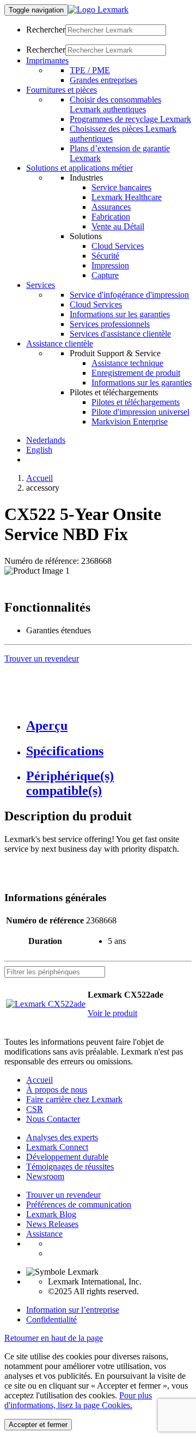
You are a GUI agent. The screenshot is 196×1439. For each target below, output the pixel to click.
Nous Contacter (53, 1118)
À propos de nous (56, 1089)
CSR (34, 1109)
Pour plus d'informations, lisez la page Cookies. (78, 1400)
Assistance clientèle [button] (59, 343)
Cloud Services (117, 245)
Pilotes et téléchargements (135, 402)
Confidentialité (51, 1319)
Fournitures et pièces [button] (61, 89)
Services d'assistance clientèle (120, 333)
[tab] (109, 725)
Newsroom (45, 1176)
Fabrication (110, 216)
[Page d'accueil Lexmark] (98, 9)
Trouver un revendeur (63, 1194)
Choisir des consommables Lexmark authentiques (115, 104)
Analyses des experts (62, 1137)
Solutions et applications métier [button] (79, 167)
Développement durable (67, 1156)
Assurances (111, 206)
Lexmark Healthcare (126, 197)
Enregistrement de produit (135, 372)
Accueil (39, 478)
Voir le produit (112, 1013)
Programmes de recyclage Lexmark (130, 119)
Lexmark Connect (57, 1147)
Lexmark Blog (51, 1214)
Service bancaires (121, 187)
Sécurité (105, 255)
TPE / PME (90, 70)
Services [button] (40, 285)
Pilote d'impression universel (140, 411)
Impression (110, 265)
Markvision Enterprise (129, 421)
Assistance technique (127, 363)
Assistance (44, 1233)
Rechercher (45, 29)
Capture (105, 275)
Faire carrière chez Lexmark (74, 1099)
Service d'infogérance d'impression (129, 294)
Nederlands (45, 440)
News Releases (52, 1224)
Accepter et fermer (38, 1425)
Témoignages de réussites (70, 1166)
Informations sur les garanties (120, 314)
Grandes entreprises (103, 80)
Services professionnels (110, 324)
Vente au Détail (117, 226)
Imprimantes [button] (47, 60)
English (39, 449)
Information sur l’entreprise (72, 1309)
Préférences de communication (78, 1204)
